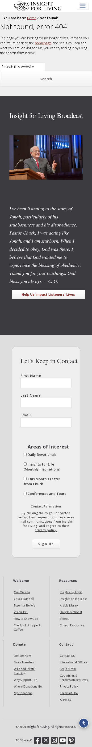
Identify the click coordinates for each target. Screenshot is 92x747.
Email (26, 415)
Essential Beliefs (24, 605)
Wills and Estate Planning (24, 671)
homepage (43, 43)
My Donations (23, 693)
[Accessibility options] (84, 723)
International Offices (73, 662)
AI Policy (65, 700)
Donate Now (22, 656)
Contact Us (67, 656)
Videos (64, 619)
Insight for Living (38, 6)
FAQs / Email (68, 669)
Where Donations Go (28, 686)
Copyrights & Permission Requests (74, 678)
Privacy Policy (69, 686)
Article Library (69, 605)
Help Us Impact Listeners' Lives (48, 294)
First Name (31, 375)
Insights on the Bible (73, 599)
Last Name (31, 395)
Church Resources (72, 625)
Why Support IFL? (25, 680)
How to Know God (26, 619)
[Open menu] (82, 6)
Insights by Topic (71, 592)
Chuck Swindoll (24, 599)
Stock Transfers (24, 662)
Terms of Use (69, 693)
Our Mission (22, 592)
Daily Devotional (71, 612)
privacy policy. (46, 530)
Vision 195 (21, 612)
